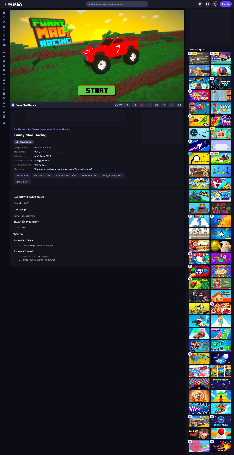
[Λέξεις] (4, 84)
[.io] (4, 61)
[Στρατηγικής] (4, 112)
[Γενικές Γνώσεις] (4, 70)
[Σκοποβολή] (4, 107)
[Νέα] (4, 22)
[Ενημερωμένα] (4, 31)
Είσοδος (226, 4)
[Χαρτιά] (4, 116)
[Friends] (200, 4)
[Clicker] (4, 56)
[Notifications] (215, 4)
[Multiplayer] (4, 40)
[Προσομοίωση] (4, 102)
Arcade (26, 129)
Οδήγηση (35, 129)
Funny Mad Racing (61, 129)
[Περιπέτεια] (4, 98)
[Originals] (4, 35)
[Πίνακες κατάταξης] (4, 45)
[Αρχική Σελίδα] (4, 12)
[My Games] (207, 4)
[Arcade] (4, 52)
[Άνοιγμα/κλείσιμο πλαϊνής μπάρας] (4, 4)
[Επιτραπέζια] (4, 79)
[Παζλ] (4, 93)
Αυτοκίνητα (46, 129)
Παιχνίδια (17, 129)
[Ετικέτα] (4, 123)
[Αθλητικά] (4, 65)
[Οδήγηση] (4, 88)
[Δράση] (4, 75)
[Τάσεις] (4, 26)
